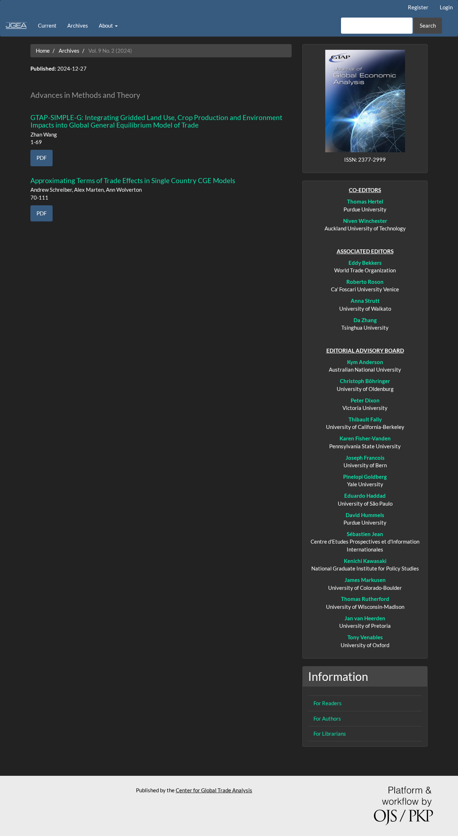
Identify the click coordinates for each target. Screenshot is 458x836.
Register (418, 7)
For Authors (327, 718)
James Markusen (365, 580)
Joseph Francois (365, 457)
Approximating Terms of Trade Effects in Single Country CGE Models (132, 180)
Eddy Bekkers (365, 262)
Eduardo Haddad (365, 495)
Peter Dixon (365, 400)
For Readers (327, 703)
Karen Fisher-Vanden (365, 438)
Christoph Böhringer (365, 381)
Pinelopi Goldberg (365, 476)
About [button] (106, 25)
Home (43, 50)
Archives (77, 25)
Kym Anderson (365, 362)
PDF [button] (41, 157)
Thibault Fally (365, 419)
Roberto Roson (365, 281)
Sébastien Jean (365, 534)
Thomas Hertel (365, 201)
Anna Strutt (365, 300)
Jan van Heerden (365, 618)
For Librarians (329, 733)
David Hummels (365, 515)
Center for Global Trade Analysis (214, 790)
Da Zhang (365, 320)
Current (47, 25)
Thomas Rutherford (365, 599)
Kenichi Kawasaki (365, 561)
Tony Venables (365, 637)
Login (446, 7)
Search (428, 25)
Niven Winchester (365, 221)
